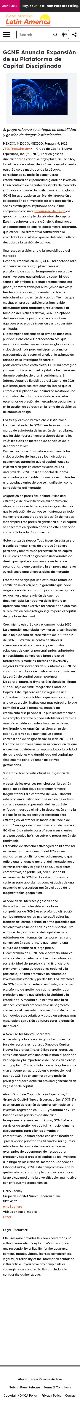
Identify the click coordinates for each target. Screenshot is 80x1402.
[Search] (55, 34)
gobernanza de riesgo (49, 211)
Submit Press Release (24, 1387)
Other (7, 1217)
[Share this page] (74, 34)
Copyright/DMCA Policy (21, 1395)
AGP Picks (9, 6)
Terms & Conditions (57, 1387)
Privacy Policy (51, 1395)
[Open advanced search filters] (64, 34)
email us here (12, 1206)
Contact (71, 1395)
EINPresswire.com (18, 149)
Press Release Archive (46, 1379)
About (22, 1379)
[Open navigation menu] (6, 34)
